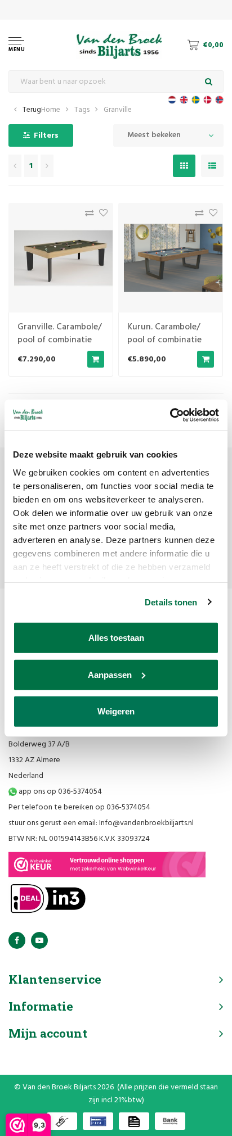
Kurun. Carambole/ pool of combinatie (164, 333)
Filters (46, 135)
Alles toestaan (116, 637)
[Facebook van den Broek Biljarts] (16, 940)
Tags (82, 110)
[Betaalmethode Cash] (62, 1121)
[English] (184, 100)
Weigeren (116, 711)
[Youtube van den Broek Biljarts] (39, 940)
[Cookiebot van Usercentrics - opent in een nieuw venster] (170, 415)
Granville (118, 110)
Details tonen (171, 602)
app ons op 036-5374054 (59, 791)
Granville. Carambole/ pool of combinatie (59, 333)
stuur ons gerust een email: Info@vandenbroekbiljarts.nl (101, 823)
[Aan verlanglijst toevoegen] (100, 216)
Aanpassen (110, 674)
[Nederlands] (172, 100)
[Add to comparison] (86, 216)
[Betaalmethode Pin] (98, 1121)
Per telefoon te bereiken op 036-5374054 (79, 807)
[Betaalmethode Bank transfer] (170, 1121)
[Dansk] (207, 100)
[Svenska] (195, 100)
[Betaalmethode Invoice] (134, 1121)
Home (50, 110)
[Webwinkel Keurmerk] (107, 864)
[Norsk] (219, 100)
